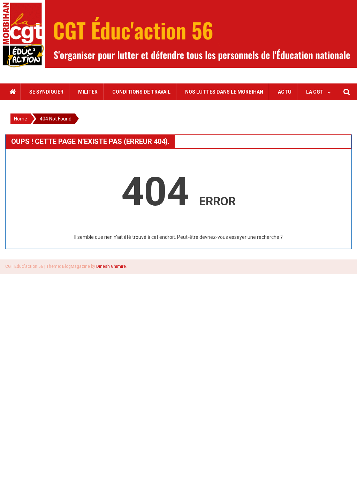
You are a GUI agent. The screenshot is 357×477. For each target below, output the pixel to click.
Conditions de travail (141, 92)
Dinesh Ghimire (111, 266)
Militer (88, 92)
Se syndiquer (46, 92)
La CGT (315, 92)
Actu (284, 92)
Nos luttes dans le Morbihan (224, 92)
